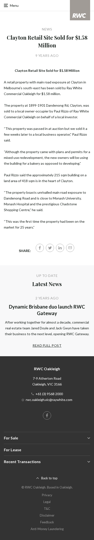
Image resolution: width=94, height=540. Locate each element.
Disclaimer (47, 515)
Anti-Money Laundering (47, 529)
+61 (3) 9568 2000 (49, 394)
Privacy (47, 495)
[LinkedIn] (60, 248)
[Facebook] (40, 248)
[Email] (70, 248)
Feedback (47, 522)
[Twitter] (50, 248)
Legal (47, 502)
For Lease (12, 449)
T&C (47, 508)
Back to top (49, 478)
